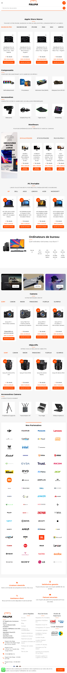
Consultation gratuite (42, 630)
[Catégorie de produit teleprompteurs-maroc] (58, 409)
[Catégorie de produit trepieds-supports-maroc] (8, 409)
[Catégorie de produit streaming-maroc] (58, 111)
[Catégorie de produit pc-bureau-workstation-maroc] (47, 253)
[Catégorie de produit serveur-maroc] (32, 250)
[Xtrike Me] (25, 505)
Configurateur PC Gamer (43, 627)
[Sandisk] (42, 554)
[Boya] (25, 521)
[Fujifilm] (25, 431)
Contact (23, 626)
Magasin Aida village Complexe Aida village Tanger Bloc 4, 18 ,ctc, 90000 (12, 643)
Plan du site (24, 651)
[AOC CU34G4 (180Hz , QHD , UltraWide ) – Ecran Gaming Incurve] (61, 148)
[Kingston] (58, 447)
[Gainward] (58, 562)
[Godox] (58, 554)
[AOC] (58, 439)
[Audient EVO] (25, 472)
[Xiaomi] (9, 480)
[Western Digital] (25, 488)
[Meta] (42, 472)
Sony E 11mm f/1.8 (25, 373)
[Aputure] (9, 488)
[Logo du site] (33, 3)
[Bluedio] (9, 513)
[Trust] (42, 464)
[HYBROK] (9, 447)
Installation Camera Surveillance (41, 633)
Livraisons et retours (27, 636)
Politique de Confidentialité (25, 629)
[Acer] (58, 472)
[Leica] (25, 546)
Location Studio (40, 637)
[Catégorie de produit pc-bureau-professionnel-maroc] (55, 254)
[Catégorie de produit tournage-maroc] (41, 409)
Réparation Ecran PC (41, 625)
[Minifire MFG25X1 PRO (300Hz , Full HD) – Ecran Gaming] (25, 148)
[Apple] (58, 521)
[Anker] (42, 496)
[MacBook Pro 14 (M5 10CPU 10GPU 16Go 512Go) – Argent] (25, 39)
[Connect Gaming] (25, 554)
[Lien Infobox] (50, 584)
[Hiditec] (9, 562)
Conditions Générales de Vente (28, 642)
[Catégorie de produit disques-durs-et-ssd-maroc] (58, 84)
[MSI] (58, 455)
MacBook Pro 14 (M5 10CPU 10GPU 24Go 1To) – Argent (42, 48)
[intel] (25, 447)
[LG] (42, 562)
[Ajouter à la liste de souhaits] (12, 35)
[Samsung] (25, 455)
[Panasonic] (42, 431)
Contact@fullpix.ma (10, 654)
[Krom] (42, 455)
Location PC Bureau (41, 644)
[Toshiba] (9, 570)
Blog (22, 623)
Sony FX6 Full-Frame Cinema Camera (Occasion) (25, 323)
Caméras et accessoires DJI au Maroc (42, 652)
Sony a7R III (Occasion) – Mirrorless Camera (42, 323)
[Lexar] (58, 546)
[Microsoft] (58, 537)
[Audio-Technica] (42, 447)
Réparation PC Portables (43, 617)
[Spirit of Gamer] (58, 480)
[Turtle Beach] (58, 513)
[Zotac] (42, 439)
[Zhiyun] (42, 513)
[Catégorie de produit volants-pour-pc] (25, 111)
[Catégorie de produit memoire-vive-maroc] (41, 84)
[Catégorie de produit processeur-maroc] (25, 84)
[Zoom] (42, 521)
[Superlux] (25, 513)
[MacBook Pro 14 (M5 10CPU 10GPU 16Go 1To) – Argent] (58, 39)
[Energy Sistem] (9, 439)
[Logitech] (9, 521)
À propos (23, 620)
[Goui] (25, 496)
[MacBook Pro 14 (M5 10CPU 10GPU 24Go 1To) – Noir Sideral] (8, 39)
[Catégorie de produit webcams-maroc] (8, 111)
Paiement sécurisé (26, 639)
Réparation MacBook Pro (42, 621)
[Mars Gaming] (42, 505)
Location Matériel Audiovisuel (41, 641)
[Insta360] (58, 529)
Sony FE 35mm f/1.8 (58, 373)
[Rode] (25, 537)
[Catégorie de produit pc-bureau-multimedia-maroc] (63, 253)
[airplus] (42, 480)
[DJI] (9, 431)
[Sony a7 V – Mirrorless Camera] (8, 314)
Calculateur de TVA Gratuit (41, 648)
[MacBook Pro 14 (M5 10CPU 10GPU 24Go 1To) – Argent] (42, 39)
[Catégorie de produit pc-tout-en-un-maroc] (40, 251)
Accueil (23, 617)
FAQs (22, 648)
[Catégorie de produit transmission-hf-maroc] (25, 409)
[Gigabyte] (9, 529)
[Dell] (42, 488)
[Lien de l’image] (57, 633)
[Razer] (9, 505)
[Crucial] (9, 537)
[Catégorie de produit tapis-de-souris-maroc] (41, 111)
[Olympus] (9, 496)
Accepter (60, 669)
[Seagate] (9, 464)
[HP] (58, 505)
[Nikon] (9, 472)
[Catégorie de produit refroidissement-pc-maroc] (8, 84)
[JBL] (42, 537)
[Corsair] (25, 480)
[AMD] (25, 529)
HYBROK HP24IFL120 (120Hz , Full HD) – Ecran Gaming (49, 157)
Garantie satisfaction (27, 633)
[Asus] (42, 546)
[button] (9, 62)
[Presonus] (42, 529)
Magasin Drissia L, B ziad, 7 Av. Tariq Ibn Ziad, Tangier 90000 (12, 649)
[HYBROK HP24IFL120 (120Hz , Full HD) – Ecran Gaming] (49, 148)
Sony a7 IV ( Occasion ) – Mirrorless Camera (58, 323)
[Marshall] (9, 455)
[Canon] (9, 546)
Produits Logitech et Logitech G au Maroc (42, 656)
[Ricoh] (58, 464)
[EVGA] (25, 464)
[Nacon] (9, 554)
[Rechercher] (64, 8)
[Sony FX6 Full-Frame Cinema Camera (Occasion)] (25, 314)
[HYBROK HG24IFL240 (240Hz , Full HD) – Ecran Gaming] (37, 148)
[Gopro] (25, 439)
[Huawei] (58, 496)
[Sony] (25, 562)
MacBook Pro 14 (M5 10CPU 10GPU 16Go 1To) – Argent (58, 48)
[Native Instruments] (58, 488)
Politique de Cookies (27, 646)
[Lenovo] (58, 431)
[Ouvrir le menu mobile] (2, 3)
